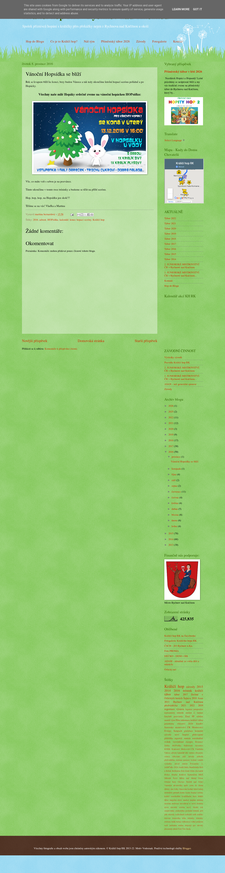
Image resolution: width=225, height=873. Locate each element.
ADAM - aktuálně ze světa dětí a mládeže (181, 662)
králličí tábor (197, 720)
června (175, 497)
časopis (189, 741)
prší (201, 810)
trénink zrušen (184, 712)
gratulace (188, 730)
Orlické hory (170, 781)
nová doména (197, 803)
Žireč (187, 716)
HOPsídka (52, 219)
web (166, 825)
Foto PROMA (171, 651)
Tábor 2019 (170, 233)
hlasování (183, 789)
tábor (176, 694)
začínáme (173, 825)
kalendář (64, 219)
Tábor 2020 (170, 228)
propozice (198, 709)
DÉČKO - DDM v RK (176, 656)
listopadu (177, 468)
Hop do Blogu (35, 41)
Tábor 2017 (170, 243)
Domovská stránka (91, 340)
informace (185, 720)
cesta (191, 785)
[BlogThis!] (82, 214)
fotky (176, 789)
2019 (171, 434)
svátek (167, 741)
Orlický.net (170, 669)
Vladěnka (199, 749)
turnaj (178, 821)
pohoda (200, 756)
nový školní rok (195, 807)
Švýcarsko (194, 763)
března (175, 514)
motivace (175, 803)
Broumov (199, 741)
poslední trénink (192, 810)
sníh (194, 814)
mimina (200, 800)
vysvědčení (178, 741)
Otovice (181, 781)
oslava (167, 756)
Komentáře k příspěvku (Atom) (61, 348)
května (175, 503)
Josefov (199, 723)
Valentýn (168, 785)
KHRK (167, 749)
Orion (200, 778)
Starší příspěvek (146, 340)
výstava (180, 709)
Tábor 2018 (170, 238)
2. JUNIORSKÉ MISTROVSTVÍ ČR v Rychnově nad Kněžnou (181, 265)
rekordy (171, 814)
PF (193, 716)
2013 (171, 544)
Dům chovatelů (196, 771)
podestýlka (179, 810)
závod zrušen (181, 763)
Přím (178, 720)
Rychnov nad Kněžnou (188, 701)
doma (200, 785)
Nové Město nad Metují (184, 778)
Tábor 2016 (170, 249)
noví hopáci (182, 734)
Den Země (185, 771)
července (177, 491)
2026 (171, 405)
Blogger (187, 848)
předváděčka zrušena (173, 760)
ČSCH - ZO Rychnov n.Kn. (178, 645)
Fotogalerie (159, 41)
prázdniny (169, 723)
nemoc (192, 752)
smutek (187, 738)
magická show (176, 800)
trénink (187, 690)
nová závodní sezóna (174, 807)
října (174, 474)
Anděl (181, 767)
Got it (197, 9)
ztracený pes (190, 825)
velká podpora (197, 821)
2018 (171, 440)
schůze (200, 716)
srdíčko (200, 814)
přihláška (168, 738)
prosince (176, 456)
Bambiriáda (194, 767)
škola (188, 829)
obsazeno (199, 752)
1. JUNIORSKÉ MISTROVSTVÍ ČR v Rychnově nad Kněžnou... (181, 273)
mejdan (193, 800)
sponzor (186, 760)
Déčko (167, 745)
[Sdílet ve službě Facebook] (88, 214)
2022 (171, 417)
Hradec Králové (179, 774)
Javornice (199, 745)
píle (165, 814)
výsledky (168, 763)
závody (190, 686)
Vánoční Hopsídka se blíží (184, 461)
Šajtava (187, 698)
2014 (171, 539)
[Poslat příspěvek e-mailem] (71, 214)
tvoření (194, 760)
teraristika (176, 818)
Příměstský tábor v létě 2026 (183, 71)
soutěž (167, 720)
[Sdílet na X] (85, 214)
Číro (184, 829)
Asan (200, 698)
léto (186, 752)
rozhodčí (188, 814)
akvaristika (177, 785)
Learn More (180, 9)
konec (182, 792)
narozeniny (169, 712)
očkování (176, 756)
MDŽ (200, 774)
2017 (171, 446)
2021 (171, 423)
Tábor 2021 (170, 223)
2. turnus (198, 712)
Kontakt (168, 280)
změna (180, 825)
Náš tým (89, 41)
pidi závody (188, 756)
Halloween (188, 745)
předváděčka (171, 705)
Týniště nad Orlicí (194, 781)
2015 (171, 533)
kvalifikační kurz (189, 796)
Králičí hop (98, 219)
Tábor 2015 (170, 254)
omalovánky (169, 810)
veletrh (200, 760)
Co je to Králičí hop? (63, 41)
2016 (35, 219)
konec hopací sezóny (80, 219)
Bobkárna (176, 771)
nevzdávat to (185, 803)
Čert (179, 829)
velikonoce (186, 821)
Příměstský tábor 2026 (115, 41)
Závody (141, 41)
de (196, 785)
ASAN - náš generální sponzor (180, 384)
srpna (175, 485)
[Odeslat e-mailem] (78, 214)
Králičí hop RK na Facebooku (179, 635)
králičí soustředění (172, 796)
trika (184, 818)
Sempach (177, 730)
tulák (174, 821)
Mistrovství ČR (187, 749)
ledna (175, 526)
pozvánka (178, 716)
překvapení (197, 734)
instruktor (168, 792)
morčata (167, 803)
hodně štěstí (193, 789)
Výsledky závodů (173, 357)
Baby (186, 767)
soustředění (197, 738)
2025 (171, 411)
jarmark (176, 792)
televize (167, 818)
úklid (175, 829)
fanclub (168, 716)
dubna (175, 509)
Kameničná (192, 774)
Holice (167, 774)
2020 (171, 429)
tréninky (191, 818)
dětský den (168, 789)
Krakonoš (176, 749)
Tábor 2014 (170, 259)
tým (173, 720)
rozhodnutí (179, 814)
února (175, 520)
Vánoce (167, 752)
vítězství (181, 723)
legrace (188, 709)
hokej (200, 789)
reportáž (178, 738)
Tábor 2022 (170, 218)
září (174, 480)
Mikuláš (167, 778)
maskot (186, 800)
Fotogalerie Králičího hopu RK (180, 640)
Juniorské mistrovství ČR (177, 727)
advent (42, 219)
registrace (169, 709)
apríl (186, 785)
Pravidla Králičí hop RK (177, 362)
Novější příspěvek (34, 340)
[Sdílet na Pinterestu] (92, 214)
